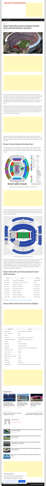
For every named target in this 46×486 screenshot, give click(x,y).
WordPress (36, 484)
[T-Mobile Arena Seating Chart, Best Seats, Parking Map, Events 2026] (23, 397)
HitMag (41, 484)
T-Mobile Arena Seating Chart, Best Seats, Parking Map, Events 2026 (22, 404)
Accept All (22, 481)
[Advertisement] (34, 10)
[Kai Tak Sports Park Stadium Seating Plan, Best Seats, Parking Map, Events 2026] (6, 454)
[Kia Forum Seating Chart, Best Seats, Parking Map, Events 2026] (36, 397)
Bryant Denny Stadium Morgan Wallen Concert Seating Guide (19, 300)
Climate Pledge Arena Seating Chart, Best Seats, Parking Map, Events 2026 (9, 404)
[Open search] (41, 20)
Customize (7, 481)
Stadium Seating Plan (15, 2)
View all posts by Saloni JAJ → (17, 421)
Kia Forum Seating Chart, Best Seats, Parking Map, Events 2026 (35, 404)
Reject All (14, 481)
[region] (14, 478)
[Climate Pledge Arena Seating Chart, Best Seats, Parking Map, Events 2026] (9, 397)
